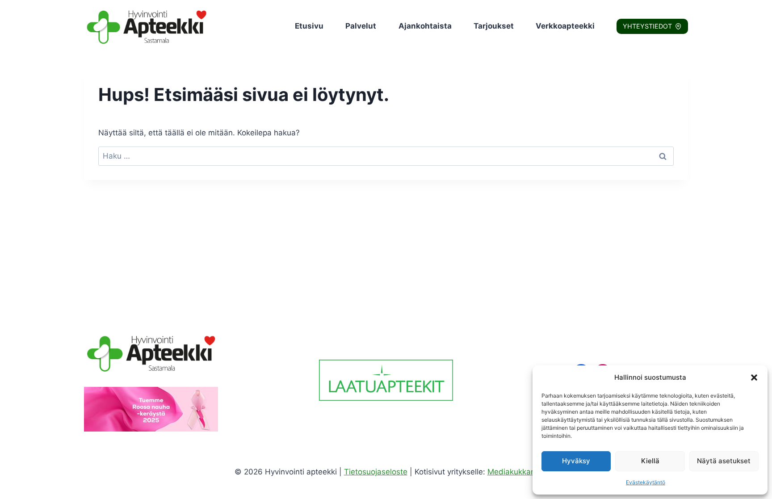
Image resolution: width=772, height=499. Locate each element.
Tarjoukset (494, 25)
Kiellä (650, 461)
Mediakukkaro (512, 471)
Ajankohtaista (425, 25)
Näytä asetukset (724, 461)
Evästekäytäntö (645, 482)
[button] (754, 377)
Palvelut (360, 25)
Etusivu (309, 25)
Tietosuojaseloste (375, 471)
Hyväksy (576, 461)
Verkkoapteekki (565, 25)
